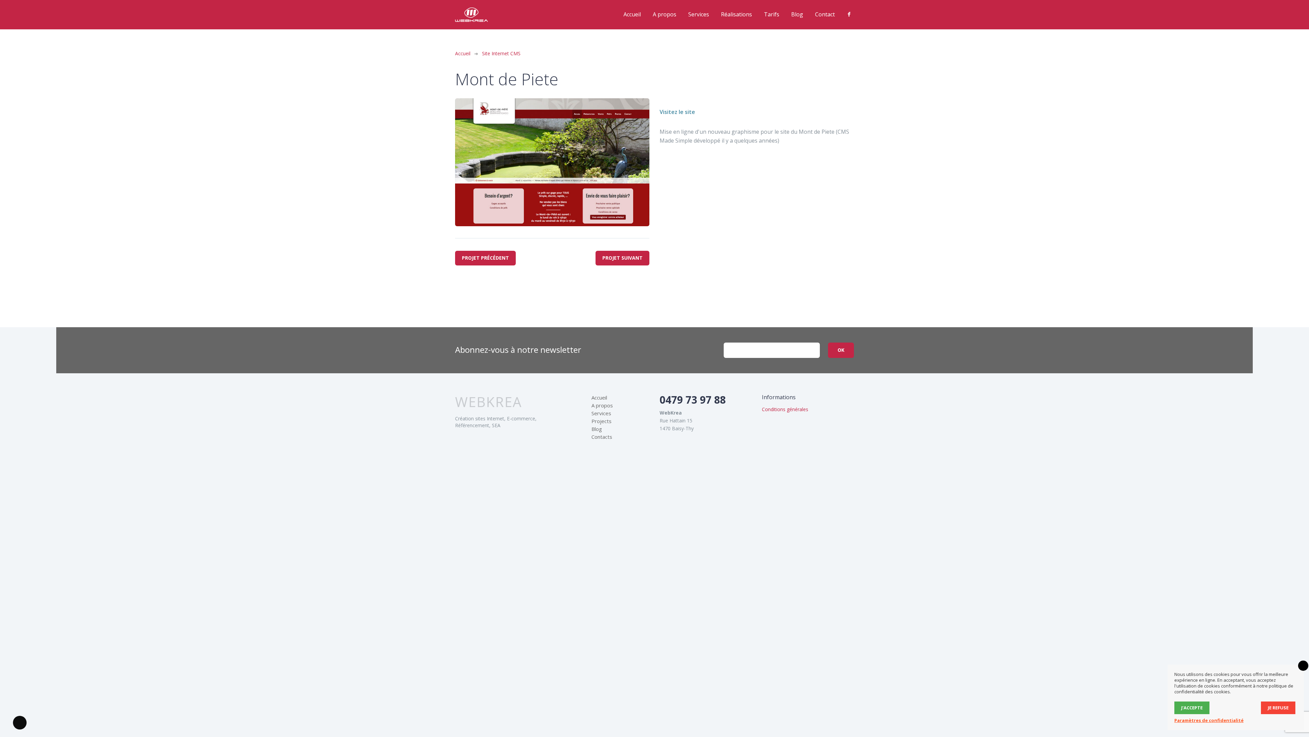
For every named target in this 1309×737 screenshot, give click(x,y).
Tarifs (771, 14)
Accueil (632, 14)
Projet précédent (485, 258)
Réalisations (736, 14)
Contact (825, 14)
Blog (797, 14)
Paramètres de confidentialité (1209, 720)
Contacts (601, 436)
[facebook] (849, 14)
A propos (664, 14)
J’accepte (1192, 708)
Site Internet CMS (501, 53)
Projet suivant (622, 258)
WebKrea (488, 402)
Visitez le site (677, 112)
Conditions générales (785, 409)
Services (698, 14)
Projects (601, 421)
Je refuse (1278, 708)
